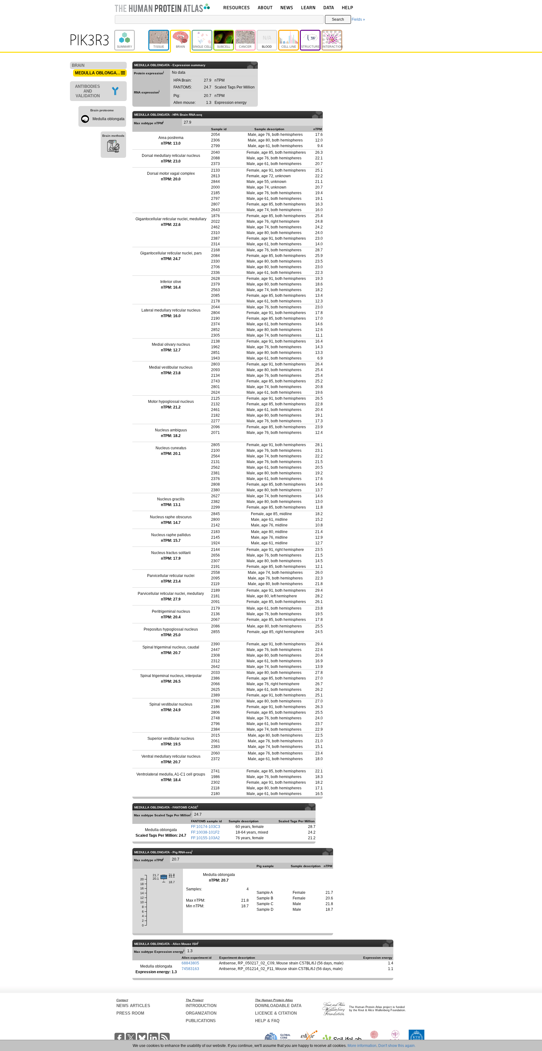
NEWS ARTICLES (133, 1005)
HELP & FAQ (267, 1020)
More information (362, 1045)
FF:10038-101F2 (205, 832)
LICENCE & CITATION (276, 1013)
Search (338, 19)
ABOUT (265, 7)
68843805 (190, 963)
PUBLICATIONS (201, 1020)
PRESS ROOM (130, 1013)
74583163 (190, 969)
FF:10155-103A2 (205, 838)
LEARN (308, 7)
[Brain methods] (113, 147)
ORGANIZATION (201, 1013)
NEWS (286, 7)
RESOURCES (236, 7)
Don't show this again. (397, 1045)
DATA (328, 7)
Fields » (358, 19)
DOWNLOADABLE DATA (278, 1005)
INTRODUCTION (201, 1005)
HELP (347, 7)
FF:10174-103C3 (205, 826)
